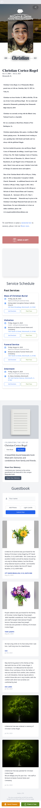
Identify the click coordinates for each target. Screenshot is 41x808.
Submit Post (20, 512)
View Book (9, 450)
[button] (20, 534)
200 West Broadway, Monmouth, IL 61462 (22, 307)
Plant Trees (29, 311)
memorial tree (26, 222)
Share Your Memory (13, 478)
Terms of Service (26, 799)
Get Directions (12, 311)
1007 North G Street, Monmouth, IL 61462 (22, 331)
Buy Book (21, 450)
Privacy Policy (15, 799)
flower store (25, 226)
